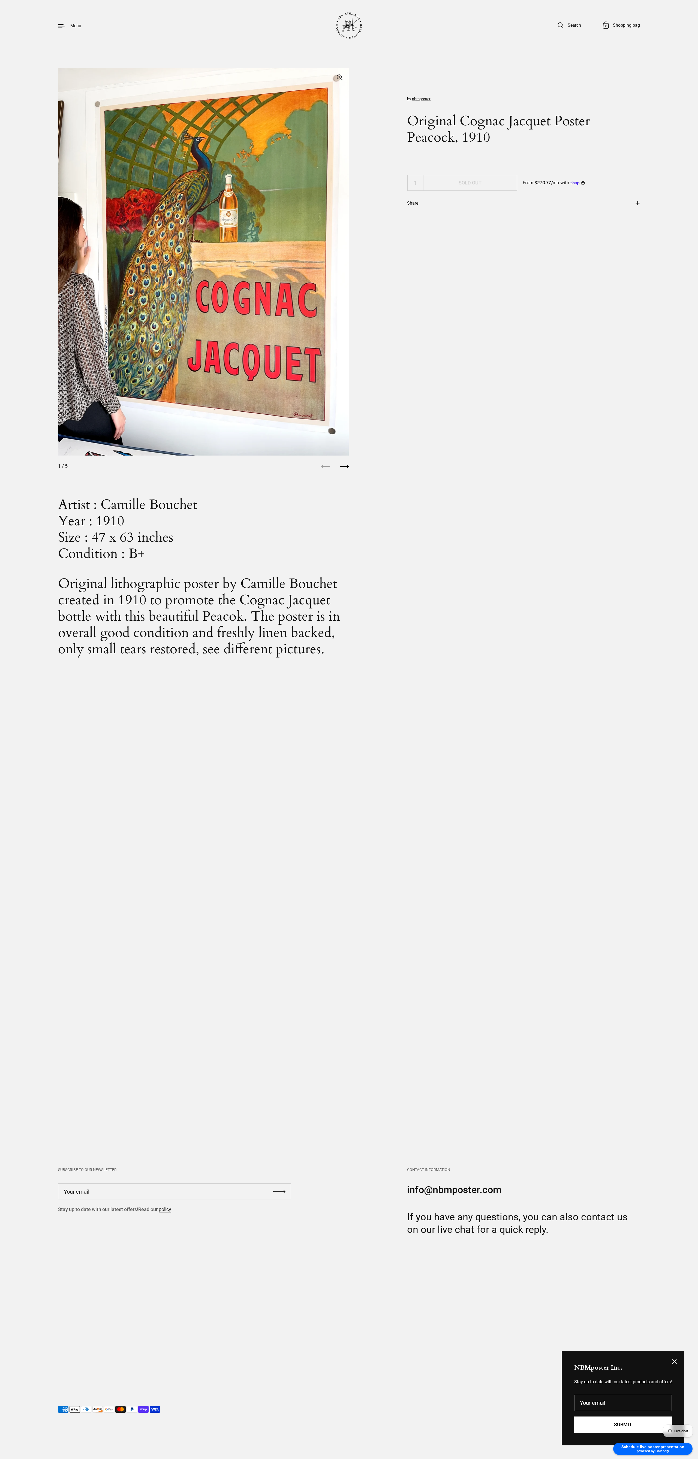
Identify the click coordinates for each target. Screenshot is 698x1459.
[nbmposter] (349, 25)
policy (165, 1209)
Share (412, 203)
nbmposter (421, 99)
